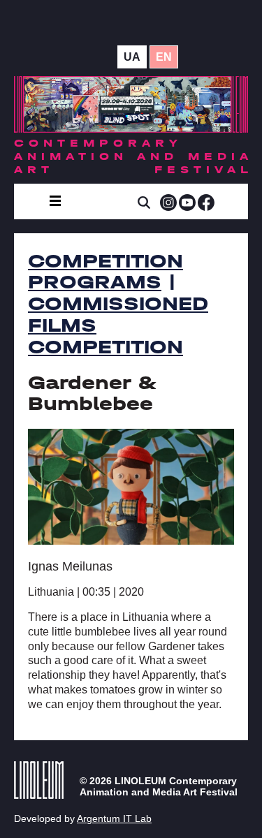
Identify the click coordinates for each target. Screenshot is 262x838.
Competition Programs (105, 272)
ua (132, 57)
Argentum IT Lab (114, 818)
